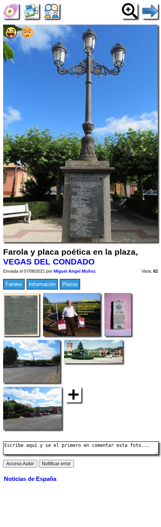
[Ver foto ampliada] (130, 11)
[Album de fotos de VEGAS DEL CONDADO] (31, 11)
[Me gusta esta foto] (11, 36)
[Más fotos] (73, 394)
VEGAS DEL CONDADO (49, 261)
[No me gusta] (27, 36)
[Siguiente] (150, 11)
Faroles (13, 284)
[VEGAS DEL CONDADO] (11, 11)
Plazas (70, 284)
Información (42, 284)
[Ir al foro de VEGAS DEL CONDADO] (51, 11)
